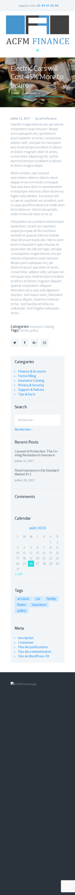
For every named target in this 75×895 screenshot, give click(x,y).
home (24, 330)
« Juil (18, 574)
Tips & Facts (26, 394)
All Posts (31, 93)
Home (15, 93)
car (38, 599)
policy (34, 330)
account (23, 599)
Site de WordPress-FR (33, 656)
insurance (39, 605)
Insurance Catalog (42, 327)
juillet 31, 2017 (24, 461)
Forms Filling (27, 376)
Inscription (25, 638)
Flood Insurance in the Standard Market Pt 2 (37, 472)
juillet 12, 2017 (20, 118)
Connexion (25, 642)
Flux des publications (33, 647)
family (51, 599)
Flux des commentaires (34, 652)
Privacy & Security (31, 385)
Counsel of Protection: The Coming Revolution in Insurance (36, 453)
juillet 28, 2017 (25, 480)
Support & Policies (31, 390)
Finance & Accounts (32, 371)
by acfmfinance (46, 118)
